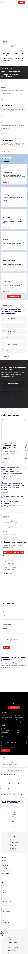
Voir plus (4, 401)
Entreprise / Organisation (8, 620)
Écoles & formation (11, 338)
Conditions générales (6, 794)
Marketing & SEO (5, 871)
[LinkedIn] (1, 782)
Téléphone (5, 628)
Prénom (4, 611)
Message (4, 637)
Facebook (2, 788)
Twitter (18, 783)
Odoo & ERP (18, 715)
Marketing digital (19, 717)
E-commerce (4, 722)
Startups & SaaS (11, 350)
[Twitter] (17, 782)
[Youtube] (9, 787)
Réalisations (4, 732)
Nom (4, 615)
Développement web (6, 717)
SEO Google (18, 719)
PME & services (11, 318)
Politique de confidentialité (18, 794)
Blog (2, 734)
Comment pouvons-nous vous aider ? (10, 632)
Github (9, 783)
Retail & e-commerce (12, 325)
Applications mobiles (6, 719)
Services (3, 738)
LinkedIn (2, 783)
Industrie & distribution (12, 344)
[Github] (9, 782)
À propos (3, 728)
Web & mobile (4, 865)
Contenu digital (18, 722)
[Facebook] (1, 787)
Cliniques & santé (11, 331)
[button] (26, 2)
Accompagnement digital (9, 534)
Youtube (10, 788)
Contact (3, 736)
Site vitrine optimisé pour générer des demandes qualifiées (10, 447)
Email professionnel (7, 624)
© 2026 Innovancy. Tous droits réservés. (10, 793)
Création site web (7, 443)
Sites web (3, 715)
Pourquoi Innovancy (6, 730)
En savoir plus (6, 458)
